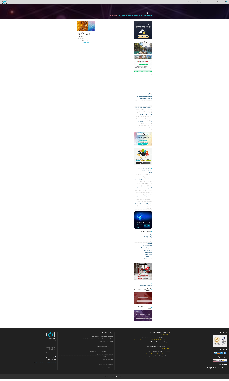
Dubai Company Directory (146, 249)
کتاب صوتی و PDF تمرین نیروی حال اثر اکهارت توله (157, 346)
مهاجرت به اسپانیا (148, 239)
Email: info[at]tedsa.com (50, 347)
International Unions (147, 245)
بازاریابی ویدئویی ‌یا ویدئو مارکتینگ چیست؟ (143, 179)
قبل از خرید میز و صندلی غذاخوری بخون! (106, 341)
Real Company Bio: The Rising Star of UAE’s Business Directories (101, 349)
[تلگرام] (214, 368)
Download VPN (52, 362)
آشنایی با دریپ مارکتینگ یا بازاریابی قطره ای (143, 203)
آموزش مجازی (149, 234)
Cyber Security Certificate (146, 247)
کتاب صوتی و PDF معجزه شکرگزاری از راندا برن (156, 351)
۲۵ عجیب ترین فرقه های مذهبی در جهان (158, 332)
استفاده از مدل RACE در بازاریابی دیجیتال (144, 196)
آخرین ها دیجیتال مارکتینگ (144, 168)
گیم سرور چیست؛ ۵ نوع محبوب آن (107, 359)
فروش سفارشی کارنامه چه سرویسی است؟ (106, 367)
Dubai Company (143, 285)
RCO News (149, 285)
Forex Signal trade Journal (146, 258)
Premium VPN (38, 362)
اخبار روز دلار (149, 243)
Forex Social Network (147, 260)
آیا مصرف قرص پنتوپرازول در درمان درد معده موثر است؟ (104, 361)
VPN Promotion (45, 362)
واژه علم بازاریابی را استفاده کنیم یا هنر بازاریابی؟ (158, 342)
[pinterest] (209, 368)
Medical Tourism (148, 252)
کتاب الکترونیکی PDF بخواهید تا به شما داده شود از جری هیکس (153, 337)
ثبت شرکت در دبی (148, 241)
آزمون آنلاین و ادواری (148, 236)
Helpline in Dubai (148, 254)
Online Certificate (148, 251)
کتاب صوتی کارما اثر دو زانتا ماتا (146, 114)
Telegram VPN (149, 256)
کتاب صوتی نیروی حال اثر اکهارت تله (145, 122)
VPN (33, 362)
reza (169, 342)
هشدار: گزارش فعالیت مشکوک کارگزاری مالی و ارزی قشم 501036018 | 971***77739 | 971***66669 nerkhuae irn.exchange (93, 338)
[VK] (212, 368)
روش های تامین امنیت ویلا (108, 344)
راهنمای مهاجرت (148, 238)
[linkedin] (207, 368)
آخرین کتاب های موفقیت (144, 94)
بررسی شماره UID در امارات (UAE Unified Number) (105, 346)
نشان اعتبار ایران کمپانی (52, 359)
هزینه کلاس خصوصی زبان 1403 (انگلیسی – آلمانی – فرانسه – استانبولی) (101, 351)
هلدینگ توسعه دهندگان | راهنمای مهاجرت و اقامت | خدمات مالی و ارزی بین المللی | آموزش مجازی (134, 15)
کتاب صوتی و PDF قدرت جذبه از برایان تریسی (143, 107)
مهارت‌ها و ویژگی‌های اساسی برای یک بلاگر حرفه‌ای (105, 354)
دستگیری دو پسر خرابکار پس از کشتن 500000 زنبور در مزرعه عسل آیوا (85, 34)
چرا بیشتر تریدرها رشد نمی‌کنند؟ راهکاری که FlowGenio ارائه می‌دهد (102, 336)
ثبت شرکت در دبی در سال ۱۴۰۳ (108, 356)
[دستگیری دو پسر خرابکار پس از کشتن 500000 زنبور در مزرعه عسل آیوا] (86, 26)
